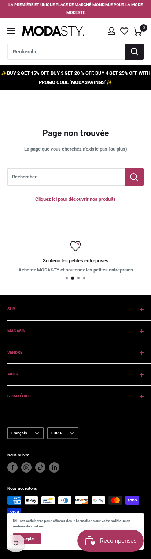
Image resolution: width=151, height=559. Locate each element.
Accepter (27, 538)
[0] (137, 31)
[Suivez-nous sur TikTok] (40, 467)
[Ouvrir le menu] (11, 31)
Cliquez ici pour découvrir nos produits (75, 199)
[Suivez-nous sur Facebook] (12, 467)
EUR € (56, 433)
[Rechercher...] (134, 177)
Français (19, 433)
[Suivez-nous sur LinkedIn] (54, 467)
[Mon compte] (111, 31)
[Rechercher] (134, 52)
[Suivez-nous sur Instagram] (26, 467)
